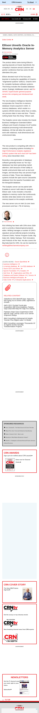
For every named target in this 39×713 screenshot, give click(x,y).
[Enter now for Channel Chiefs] (10, 470)
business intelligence (10, 264)
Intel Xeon (7, 273)
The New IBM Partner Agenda (11, 589)
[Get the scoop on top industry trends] (11, 623)
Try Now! (30, 2)
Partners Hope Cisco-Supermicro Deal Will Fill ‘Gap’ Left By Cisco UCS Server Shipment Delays (19, 313)
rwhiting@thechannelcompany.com (15, 245)
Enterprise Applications (23, 280)
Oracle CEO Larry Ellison (12, 268)
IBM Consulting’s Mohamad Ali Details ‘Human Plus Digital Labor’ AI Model (18, 319)
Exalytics (23, 271)
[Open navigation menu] (3, 14)
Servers (31, 275)
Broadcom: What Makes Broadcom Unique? (17, 437)
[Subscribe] (24, 694)
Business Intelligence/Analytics (14, 277)
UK (30, 9)
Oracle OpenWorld (21, 262)
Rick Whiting (8, 52)
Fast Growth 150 (16, 18)
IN (9, 9)
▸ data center (17, 35)
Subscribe (7, 689)
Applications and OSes (22, 273)
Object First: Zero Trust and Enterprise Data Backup (19, 431)
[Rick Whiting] (7, 220)
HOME (5, 35)
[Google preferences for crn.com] (9, 57)
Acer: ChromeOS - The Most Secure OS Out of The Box (20, 427)
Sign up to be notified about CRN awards (17, 455)
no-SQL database (27, 266)
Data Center (6, 40)
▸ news (9, 35)
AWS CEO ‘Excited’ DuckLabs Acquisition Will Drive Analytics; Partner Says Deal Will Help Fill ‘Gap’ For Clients (19, 307)
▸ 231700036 (27, 35)
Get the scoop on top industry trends (16, 614)
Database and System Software (14, 275)
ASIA (5, 9)
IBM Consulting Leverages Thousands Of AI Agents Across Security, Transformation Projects (19, 325)
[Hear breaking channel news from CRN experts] (11, 638)
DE (27, 9)
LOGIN (33, 14)
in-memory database (10, 266)
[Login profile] (37, 14)
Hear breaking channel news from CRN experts (19, 629)
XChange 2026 (27, 18)
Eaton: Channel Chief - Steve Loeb (14, 434)
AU (12, 9)
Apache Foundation (10, 271)
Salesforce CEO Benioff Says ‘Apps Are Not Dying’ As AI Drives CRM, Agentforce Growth (19, 300)
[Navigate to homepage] (19, 11)
